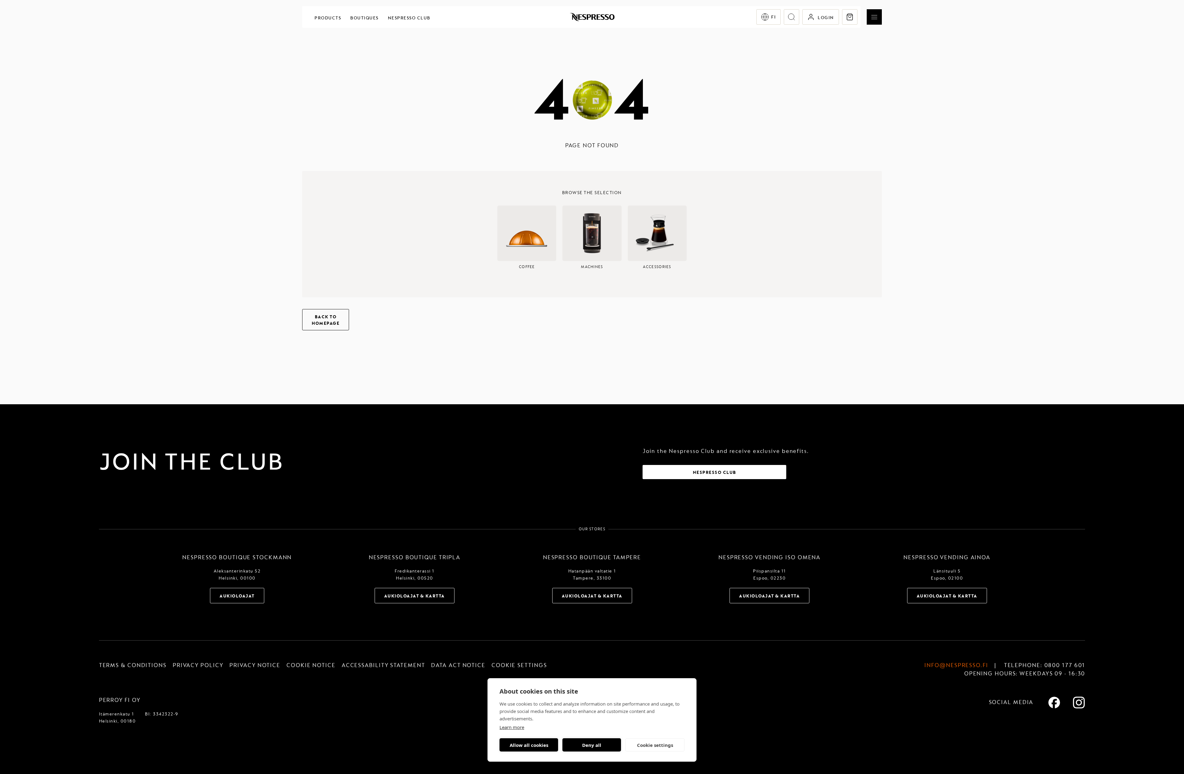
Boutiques (364, 18)
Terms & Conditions (132, 665)
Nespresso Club (409, 18)
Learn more (512, 727)
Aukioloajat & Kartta (414, 596)
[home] (592, 17)
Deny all (591, 745)
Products (327, 18)
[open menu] (874, 16)
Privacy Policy (198, 665)
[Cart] (849, 17)
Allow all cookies (529, 745)
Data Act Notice (458, 665)
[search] (791, 17)
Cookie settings (655, 745)
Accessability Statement (383, 665)
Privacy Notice (254, 665)
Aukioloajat (237, 596)
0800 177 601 (1064, 665)
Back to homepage (325, 320)
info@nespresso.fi (956, 665)
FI (773, 17)
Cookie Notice (310, 665)
